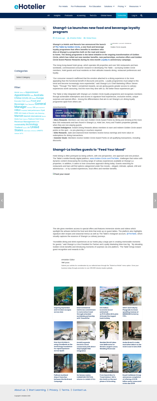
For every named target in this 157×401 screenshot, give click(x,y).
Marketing (41, 113)
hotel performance (34, 110)
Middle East (18, 119)
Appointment (31, 92)
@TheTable (131, 234)
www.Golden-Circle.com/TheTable (104, 158)
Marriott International (32, 116)
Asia (31, 95)
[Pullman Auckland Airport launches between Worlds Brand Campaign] (63, 363)
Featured (28, 101)
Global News (91, 38)
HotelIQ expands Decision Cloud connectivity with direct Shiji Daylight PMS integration (86, 346)
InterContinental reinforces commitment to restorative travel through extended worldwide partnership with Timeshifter (86, 313)
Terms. (66, 390)
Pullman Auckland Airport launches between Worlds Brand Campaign (63, 378)
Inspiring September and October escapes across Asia (62, 310)
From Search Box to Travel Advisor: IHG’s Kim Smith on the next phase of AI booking (108, 378)
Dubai (34, 98)
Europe (40, 98)
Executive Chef (19, 101)
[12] (92, 117)
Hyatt (43, 110)
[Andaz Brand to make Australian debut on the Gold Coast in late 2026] (132, 330)
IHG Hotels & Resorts (26, 113)
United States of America (30, 130)
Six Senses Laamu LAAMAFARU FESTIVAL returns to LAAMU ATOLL (86, 377)
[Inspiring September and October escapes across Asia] (63, 296)
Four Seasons (29, 104)
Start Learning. (37, 390)
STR (37, 122)
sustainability (19, 124)
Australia (38, 95)
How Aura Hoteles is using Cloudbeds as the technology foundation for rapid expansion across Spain (63, 346)
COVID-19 (26, 98)
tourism (25, 127)
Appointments (22, 95)
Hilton (17, 110)
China (17, 98)
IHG (16, 113)
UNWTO (40, 130)
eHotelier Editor (75, 38)
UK (28, 127)
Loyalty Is (105, 60)
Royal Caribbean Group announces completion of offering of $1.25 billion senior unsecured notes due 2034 (132, 379)
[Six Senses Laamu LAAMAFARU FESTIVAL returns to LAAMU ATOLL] (86, 363)
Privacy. (53, 390)
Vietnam (16, 133)
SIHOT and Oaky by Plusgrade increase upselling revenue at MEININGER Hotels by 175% (131, 312)
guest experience (40, 107)
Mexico (44, 116)
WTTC (21, 133)
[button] (114, 6)
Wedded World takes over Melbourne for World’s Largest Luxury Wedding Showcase (108, 345)
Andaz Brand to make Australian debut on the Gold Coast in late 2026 (132, 344)
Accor (16, 92)
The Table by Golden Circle (67, 47)
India (36, 113)
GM (34, 107)
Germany (29, 107)
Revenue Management (25, 122)
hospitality (24, 110)
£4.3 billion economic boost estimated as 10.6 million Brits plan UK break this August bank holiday (109, 313)
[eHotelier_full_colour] (29, 6)
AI (24, 92)
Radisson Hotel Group (36, 119)
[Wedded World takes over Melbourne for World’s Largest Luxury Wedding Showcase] (109, 330)
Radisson (25, 119)
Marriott (18, 115)
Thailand (18, 127)
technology (32, 124)
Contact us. (80, 390)
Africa (21, 92)
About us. (20, 390)
